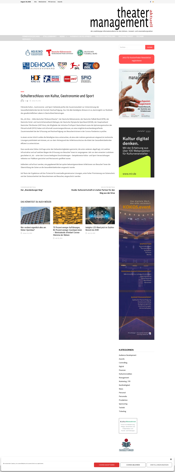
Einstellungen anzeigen (159, 465)
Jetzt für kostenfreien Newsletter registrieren (136, 59)
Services (26, 39)
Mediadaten (42, 2)
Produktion (123, 400)
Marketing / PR (124, 381)
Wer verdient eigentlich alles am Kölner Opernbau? (33, 228)
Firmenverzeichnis (31, 36)
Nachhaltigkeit (125, 36)
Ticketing (122, 411)
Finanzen (122, 370)
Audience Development (81, 36)
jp (27, 101)
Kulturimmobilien (125, 374)
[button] (171, 459)
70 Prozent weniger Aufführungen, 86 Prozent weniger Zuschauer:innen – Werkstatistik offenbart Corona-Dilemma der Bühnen (67, 231)
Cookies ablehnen (133, 465)
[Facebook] (151, 2)
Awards (60, 2)
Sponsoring (123, 404)
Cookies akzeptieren (106, 465)
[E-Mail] (153, 2)
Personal (122, 392)
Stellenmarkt (50, 36)
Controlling (123, 362)
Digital (121, 366)
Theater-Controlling (105, 36)
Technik (140, 36)
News (62, 36)
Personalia (123, 396)
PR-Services (52, 2)
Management (124, 377)
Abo (35, 2)
